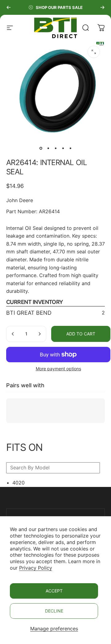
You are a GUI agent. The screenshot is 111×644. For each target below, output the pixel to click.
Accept (54, 590)
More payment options (58, 368)
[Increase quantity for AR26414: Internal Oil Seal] (39, 334)
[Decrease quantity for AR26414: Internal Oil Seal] (12, 334)
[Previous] (8, 7)
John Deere (19, 200)
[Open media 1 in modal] (94, 52)
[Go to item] (40, 148)
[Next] (102, 7)
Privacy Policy (35, 568)
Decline (54, 610)
